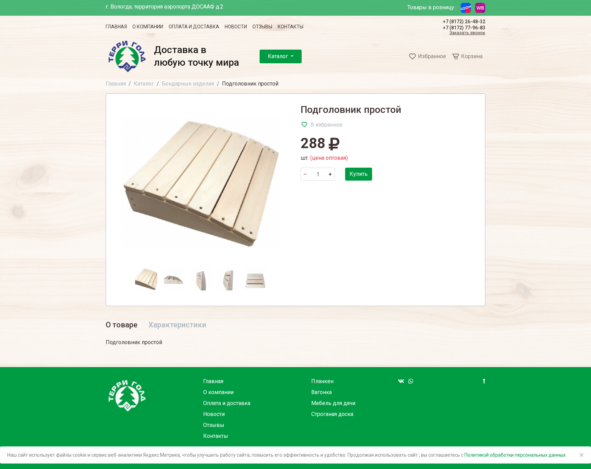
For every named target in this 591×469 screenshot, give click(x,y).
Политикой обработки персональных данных (515, 455)
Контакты (290, 26)
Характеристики (177, 325)
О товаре (121, 325)
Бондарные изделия (188, 83)
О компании (147, 26)
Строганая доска (332, 414)
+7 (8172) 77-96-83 (464, 27)
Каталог (278, 56)
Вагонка (321, 392)
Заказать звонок (467, 33)
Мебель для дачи (333, 403)
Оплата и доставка (194, 26)
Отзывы (262, 26)
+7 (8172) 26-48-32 (464, 21)
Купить (359, 174)
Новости (236, 26)
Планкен (322, 381)
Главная (116, 26)
